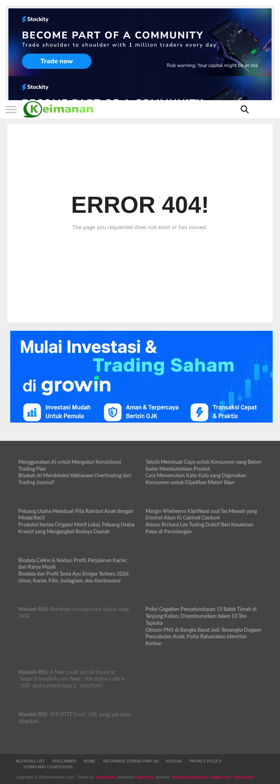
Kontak (174, 761)
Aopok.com (221, 777)
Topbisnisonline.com (189, 777)
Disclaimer (64, 761)
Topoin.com (105, 777)
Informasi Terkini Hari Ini (131, 761)
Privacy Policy (205, 761)
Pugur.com (144, 777)
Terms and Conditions (48, 767)
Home (89, 761)
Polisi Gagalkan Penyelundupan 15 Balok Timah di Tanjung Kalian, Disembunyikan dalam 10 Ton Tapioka (201, 616)
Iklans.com (243, 777)
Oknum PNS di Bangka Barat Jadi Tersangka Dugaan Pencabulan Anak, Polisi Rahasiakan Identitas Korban (203, 636)
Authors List (30, 761)
